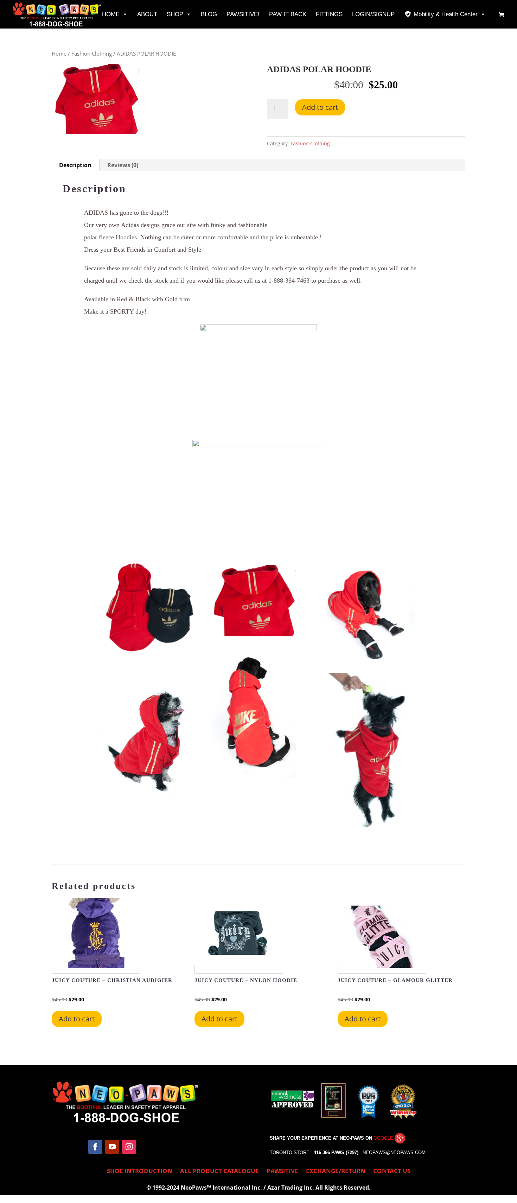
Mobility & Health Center (446, 14)
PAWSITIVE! (243, 14)
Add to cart (320, 107)
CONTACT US (391, 1172)
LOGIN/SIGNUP (373, 14)
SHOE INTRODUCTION (139, 1172)
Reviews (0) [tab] (122, 165)
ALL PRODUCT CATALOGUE (219, 1172)
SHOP (175, 14)
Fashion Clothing (91, 53)
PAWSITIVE (282, 1172)
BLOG (209, 14)
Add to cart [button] (77, 1019)
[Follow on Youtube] (112, 1147)
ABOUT (147, 14)
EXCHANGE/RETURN (335, 1172)
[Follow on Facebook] (95, 1147)
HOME (111, 14)
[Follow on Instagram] (129, 1147)
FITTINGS (329, 14)
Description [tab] (75, 165)
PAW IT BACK (287, 14)
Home (59, 53)
